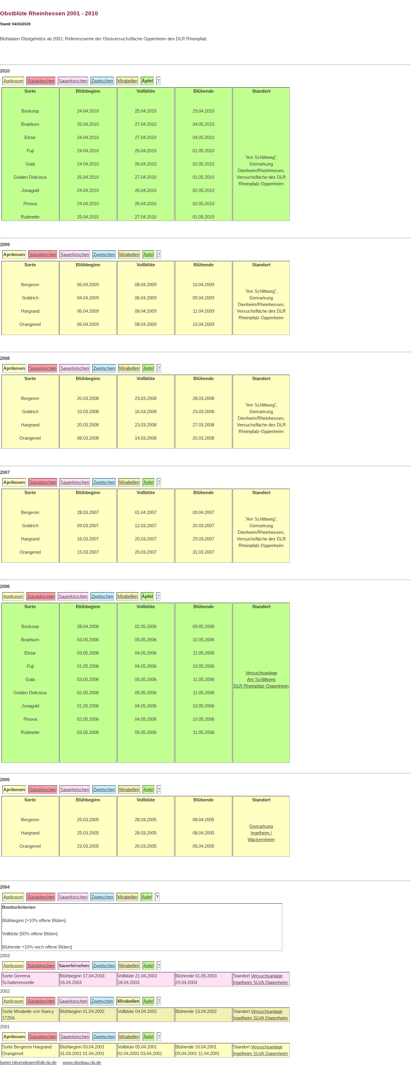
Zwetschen (102, 81)
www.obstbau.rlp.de (82, 1062)
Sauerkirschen (73, 81)
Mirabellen (127, 81)
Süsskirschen (40, 81)
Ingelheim (243, 982)
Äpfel (148, 254)
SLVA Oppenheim (270, 982)
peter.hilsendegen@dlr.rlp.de (29, 1062)
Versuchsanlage (267, 975)
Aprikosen (13, 81)
